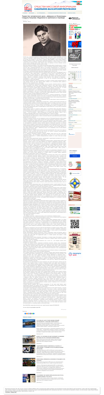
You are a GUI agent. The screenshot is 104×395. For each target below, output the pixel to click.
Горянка (70, 96)
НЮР (70, 119)
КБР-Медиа (71, 86)
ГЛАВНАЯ (25, 12)
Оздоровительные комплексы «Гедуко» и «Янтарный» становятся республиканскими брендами (50, 347)
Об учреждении (40, 13)
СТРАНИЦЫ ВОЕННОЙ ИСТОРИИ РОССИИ (57, 12)
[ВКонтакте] (25, 313)
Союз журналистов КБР (73, 87)
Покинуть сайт (13, 392)
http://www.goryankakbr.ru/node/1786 (33, 307)
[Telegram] (28, 313)
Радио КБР (71, 129)
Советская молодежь (72, 95)
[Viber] (30, 313)
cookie (37, 388)
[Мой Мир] (33, 313)
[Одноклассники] (27, 313)
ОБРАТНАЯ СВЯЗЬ (71, 12)
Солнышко (70, 116)
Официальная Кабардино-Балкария (75, 92)
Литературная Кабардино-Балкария (75, 110)
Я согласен (8, 392)
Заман (70, 94)
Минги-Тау (71, 113)
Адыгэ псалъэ (71, 93)
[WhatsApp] (32, 313)
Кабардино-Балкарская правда (74, 101)
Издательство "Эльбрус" (73, 122)
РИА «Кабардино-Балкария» (74, 100)
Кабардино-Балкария (72, 107)
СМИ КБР (70, 85)
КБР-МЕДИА (31, 13)
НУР (69, 117)
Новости (29, 21)
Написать (75, 155)
